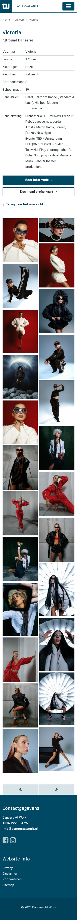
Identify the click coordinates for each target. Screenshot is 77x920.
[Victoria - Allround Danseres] (20, 240)
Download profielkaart (36, 192)
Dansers (20, 19)
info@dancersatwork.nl (20, 829)
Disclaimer (10, 874)
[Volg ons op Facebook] (5, 840)
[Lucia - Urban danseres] (56, 789)
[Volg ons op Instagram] (13, 840)
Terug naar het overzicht (24, 204)
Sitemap (8, 885)
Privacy (8, 868)
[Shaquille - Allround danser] (20, 789)
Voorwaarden (12, 879)
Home (6, 19)
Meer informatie (36, 180)
